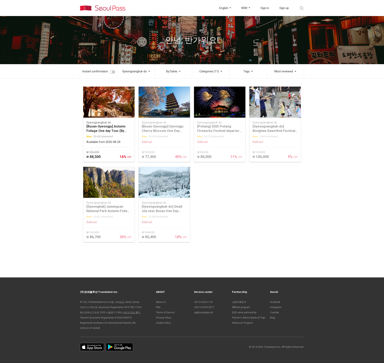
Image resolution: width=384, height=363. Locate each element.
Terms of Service (165, 312)
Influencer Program (242, 323)
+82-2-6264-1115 (203, 302)
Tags (246, 71)
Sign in (265, 8)
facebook (275, 302)
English (224, 8)
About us (161, 302)
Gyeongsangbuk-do (134, 71)
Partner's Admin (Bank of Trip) (248, 317)
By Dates (171, 71)
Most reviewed (283, 71)
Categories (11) (209, 71)
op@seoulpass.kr (203, 312)
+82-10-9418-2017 (204, 307)
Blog (272, 317)
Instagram (275, 307)
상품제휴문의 (239, 302)
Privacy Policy (163, 317)
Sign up (284, 8)
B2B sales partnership (244, 312)
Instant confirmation (95, 71)
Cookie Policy (163, 323)
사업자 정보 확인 (131, 312)
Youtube (274, 312)
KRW (244, 8)
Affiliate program (241, 307)
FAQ (158, 307)
